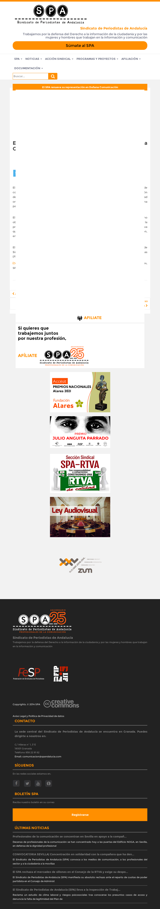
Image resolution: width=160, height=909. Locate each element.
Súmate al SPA (80, 45)
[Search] (52, 76)
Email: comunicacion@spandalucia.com (38, 756)
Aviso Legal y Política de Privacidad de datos (38, 716)
